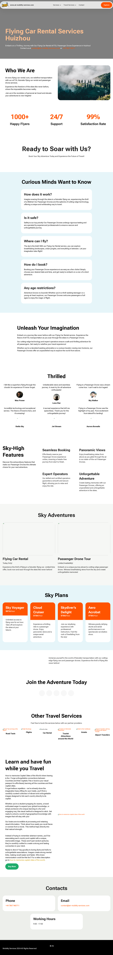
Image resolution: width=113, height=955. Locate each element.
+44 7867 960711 (12, 905)
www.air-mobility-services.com (22, 5)
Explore (106, 5)
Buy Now (12, 866)
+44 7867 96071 (68, 48)
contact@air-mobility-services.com (45, 48)
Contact (81, 5)
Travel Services (69, 5)
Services (56, 5)
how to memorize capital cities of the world (27, 860)
